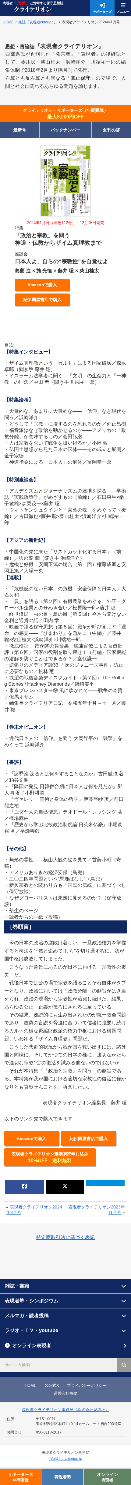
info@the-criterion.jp (65, 1459)
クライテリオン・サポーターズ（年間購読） (65, 113)
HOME (31, 1385)
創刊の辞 (111, 130)
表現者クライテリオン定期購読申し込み (50, 1157)
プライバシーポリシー (87, 1385)
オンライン (107, 1477)
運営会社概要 (65, 1393)
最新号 (19, 130)
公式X (53, 1385)
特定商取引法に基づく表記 (65, 1237)
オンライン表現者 (31, 1345)
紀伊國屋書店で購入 (42, 299)
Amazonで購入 (42, 284)
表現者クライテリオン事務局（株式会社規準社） (65, 1409)
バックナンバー (65, 130)
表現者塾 (62, 1476)
